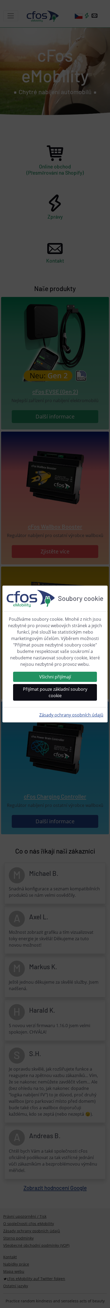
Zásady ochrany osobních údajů (71, 715)
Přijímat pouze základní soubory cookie (55, 692)
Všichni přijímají (55, 677)
